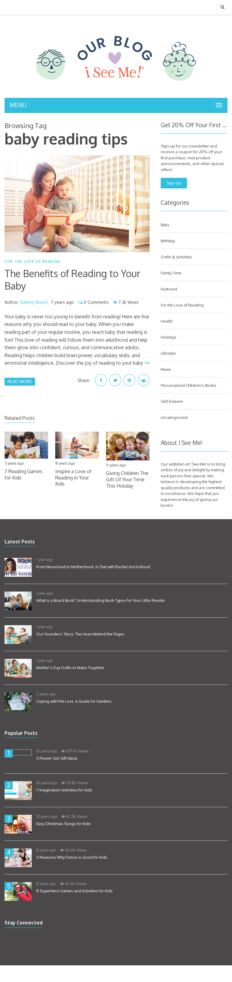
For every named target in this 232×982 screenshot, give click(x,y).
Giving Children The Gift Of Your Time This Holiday (127, 479)
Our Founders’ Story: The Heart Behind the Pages (80, 634)
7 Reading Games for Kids (23, 474)
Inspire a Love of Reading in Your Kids (73, 477)
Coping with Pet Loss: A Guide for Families (73, 701)
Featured (169, 289)
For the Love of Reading (33, 261)
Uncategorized (174, 417)
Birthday (168, 240)
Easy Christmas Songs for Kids (63, 823)
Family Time (171, 272)
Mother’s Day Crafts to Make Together (70, 667)
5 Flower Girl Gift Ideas (57, 758)
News (166, 369)
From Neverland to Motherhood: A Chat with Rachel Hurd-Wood (93, 566)
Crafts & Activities (176, 256)
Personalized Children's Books (188, 385)
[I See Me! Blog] (116, 89)
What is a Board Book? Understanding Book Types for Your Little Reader (100, 600)
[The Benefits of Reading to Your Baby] (77, 203)
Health (166, 321)
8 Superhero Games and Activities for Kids (74, 890)
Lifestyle (168, 353)
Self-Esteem (172, 401)
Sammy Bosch (34, 302)
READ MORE (20, 381)
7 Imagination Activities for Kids (64, 790)
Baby (165, 224)
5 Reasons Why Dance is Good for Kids (71, 857)
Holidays (168, 337)
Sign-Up (173, 183)
